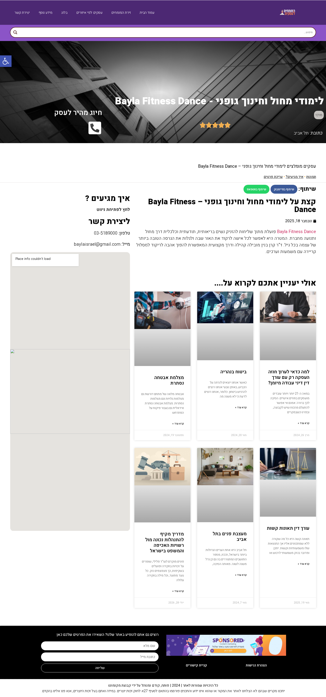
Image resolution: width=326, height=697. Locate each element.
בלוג (64, 12)
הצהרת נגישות (256, 665)
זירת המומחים (121, 12)
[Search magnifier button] (15, 32)
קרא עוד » (303, 423)
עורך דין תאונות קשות (288, 528)
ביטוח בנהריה (233, 371)
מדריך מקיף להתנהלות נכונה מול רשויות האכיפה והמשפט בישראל (164, 542)
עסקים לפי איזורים (89, 12)
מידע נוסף (45, 12)
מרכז (319, 115)
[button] (284, 189)
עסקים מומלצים (301, 166)
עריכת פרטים (273, 176)
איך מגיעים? (294, 176)
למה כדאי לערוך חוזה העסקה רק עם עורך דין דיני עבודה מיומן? (288, 377)
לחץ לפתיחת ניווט (113, 209)
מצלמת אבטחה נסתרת (169, 380)
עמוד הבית (147, 12)
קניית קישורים (196, 665)
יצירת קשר (22, 12)
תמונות (311, 176)
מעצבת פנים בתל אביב (230, 536)
